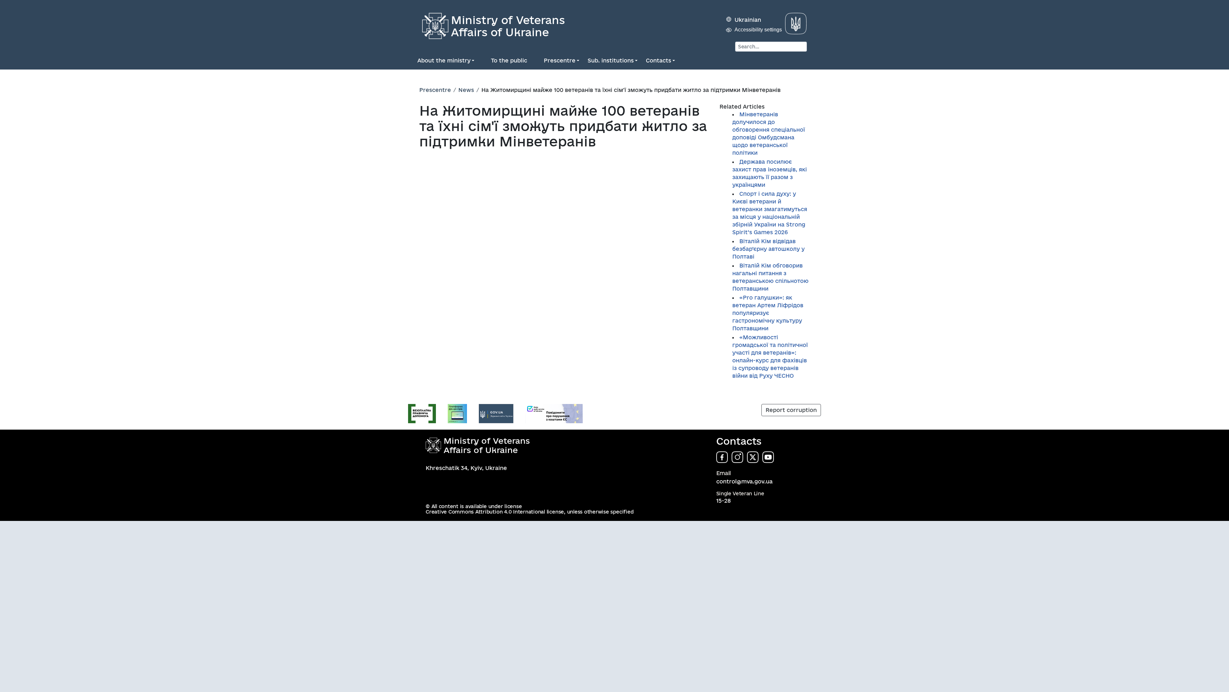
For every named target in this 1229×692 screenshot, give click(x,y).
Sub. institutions (611, 60)
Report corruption (791, 410)
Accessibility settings (758, 29)
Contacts (658, 60)
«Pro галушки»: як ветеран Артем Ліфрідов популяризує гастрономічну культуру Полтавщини (767, 312)
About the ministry (443, 60)
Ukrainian (748, 20)
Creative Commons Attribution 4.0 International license (495, 512)
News (466, 90)
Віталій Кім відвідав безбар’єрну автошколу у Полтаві (768, 249)
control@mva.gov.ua (744, 481)
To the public (509, 60)
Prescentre (559, 60)
